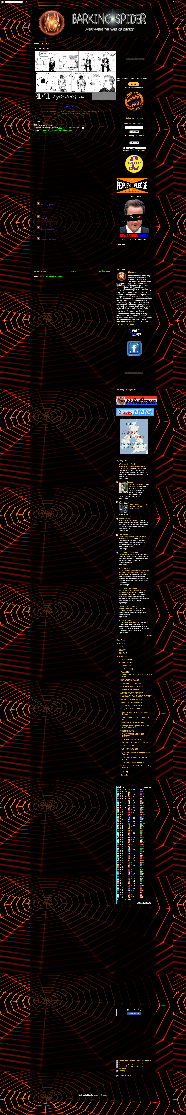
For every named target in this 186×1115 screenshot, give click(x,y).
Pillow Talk (67, 130)
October (124, 666)
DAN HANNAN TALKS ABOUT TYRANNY (136, 696)
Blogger (104, 1095)
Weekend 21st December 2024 (130, 608)
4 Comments (74, 128)
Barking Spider (136, 272)
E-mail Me (134, 143)
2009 (121, 656)
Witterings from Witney (128, 588)
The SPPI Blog (125, 568)
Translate (141, 150)
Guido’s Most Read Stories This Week (132, 536)
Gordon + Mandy (46, 130)
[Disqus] (72, 166)
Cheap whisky (124, 554)
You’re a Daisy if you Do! (128, 520)
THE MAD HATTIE (127, 731)
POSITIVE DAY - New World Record (134, 742)
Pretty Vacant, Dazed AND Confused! (134, 709)
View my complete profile (126, 324)
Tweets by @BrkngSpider (126, 390)
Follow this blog (134, 1013)
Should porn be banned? (128, 622)
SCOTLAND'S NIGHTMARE (130, 739)
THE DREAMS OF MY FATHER (132, 723)
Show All (149, 635)
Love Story (58, 130)
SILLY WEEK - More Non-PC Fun (133, 762)
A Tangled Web (125, 620)
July (123, 772)
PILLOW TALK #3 (127, 746)
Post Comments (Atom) (54, 276)
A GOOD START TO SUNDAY (131, 693)
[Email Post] (82, 128)
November (125, 662)
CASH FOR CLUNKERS (129, 749)
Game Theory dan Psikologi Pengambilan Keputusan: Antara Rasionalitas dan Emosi (134, 573)
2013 (121, 643)
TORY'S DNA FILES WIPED (131, 703)
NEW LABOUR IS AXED (129, 680)
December (125, 659)
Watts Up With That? (127, 464)
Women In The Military (137, 484)
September (125, 669)
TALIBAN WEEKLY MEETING (131, 706)
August (124, 672)
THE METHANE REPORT (130, 690)
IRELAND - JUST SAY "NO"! (131, 683)
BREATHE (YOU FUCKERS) (131, 699)
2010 (121, 653)
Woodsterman (124, 502)
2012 (121, 647)
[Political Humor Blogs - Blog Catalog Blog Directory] (134, 1069)
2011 (121, 650)
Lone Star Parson (126, 482)
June (123, 775)
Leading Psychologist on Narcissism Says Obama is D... (134, 727)
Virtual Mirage (124, 518)
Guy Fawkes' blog (126, 534)
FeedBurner (139, 136)
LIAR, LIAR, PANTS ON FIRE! (131, 686)
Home (72, 271)
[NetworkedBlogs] (134, 1010)
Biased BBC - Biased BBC (129, 606)
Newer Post (40, 271)
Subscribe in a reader (134, 118)
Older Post (105, 271)
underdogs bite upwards (128, 552)
